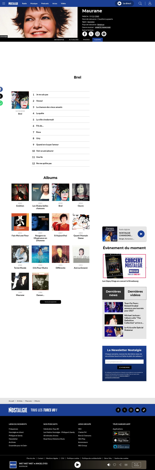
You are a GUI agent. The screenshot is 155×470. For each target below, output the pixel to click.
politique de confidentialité (112, 377)
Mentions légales (52, 458)
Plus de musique (136, 464)
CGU (62, 458)
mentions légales (124, 375)
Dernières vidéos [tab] (135, 293)
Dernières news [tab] (113, 293)
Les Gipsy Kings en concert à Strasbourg (120, 281)
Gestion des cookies (121, 458)
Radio (24, 3)
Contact (40, 458)
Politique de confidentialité (91, 458)
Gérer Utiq (108, 458)
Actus (54, 3)
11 (93, 16)
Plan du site (31, 458)
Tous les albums (50, 302)
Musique (34, 3)
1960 (97, 16)
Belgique (100, 24)
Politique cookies (73, 458)
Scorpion (91, 22)
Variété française (103, 27)
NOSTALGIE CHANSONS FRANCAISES (125, 234)
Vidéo (63, 3)
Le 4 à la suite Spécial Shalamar (133, 328)
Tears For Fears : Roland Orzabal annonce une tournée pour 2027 (134, 307)
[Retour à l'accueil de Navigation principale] (13, 3)
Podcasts (45, 3)
